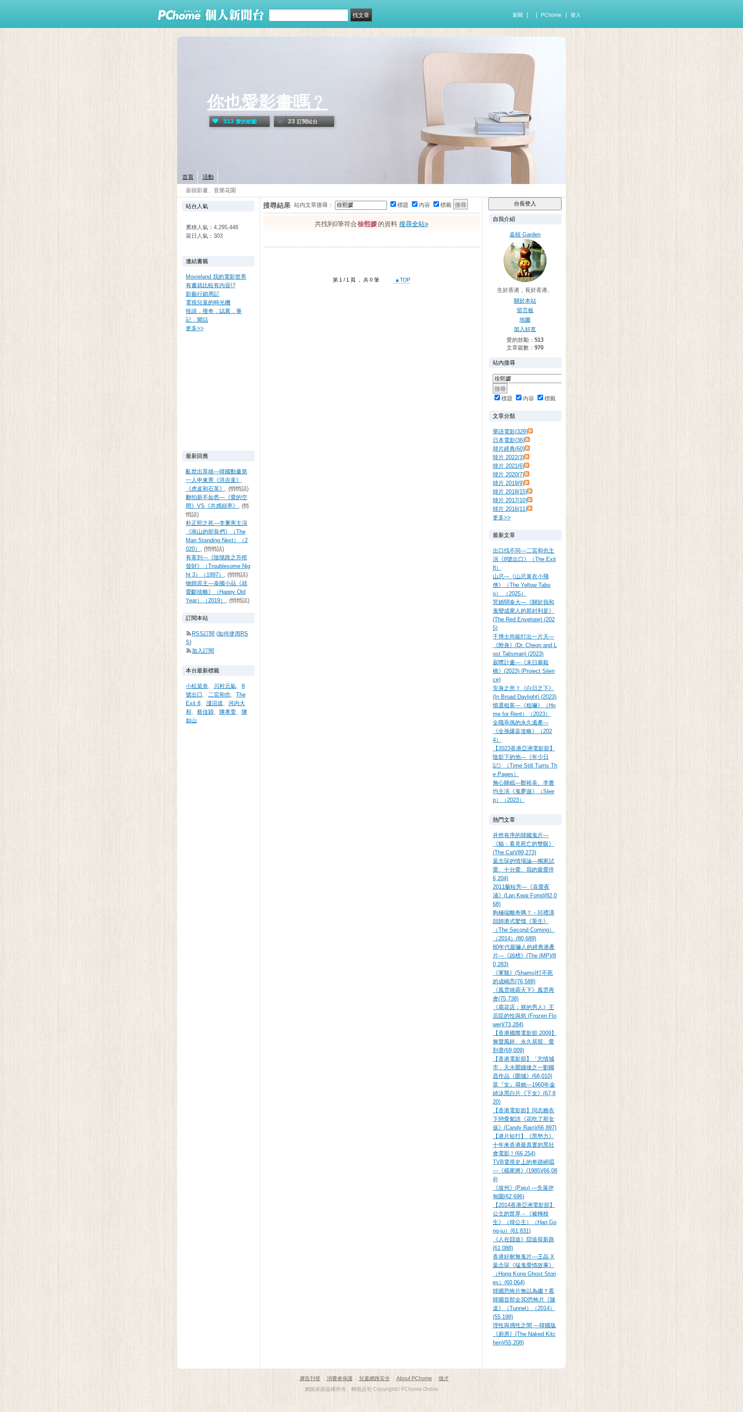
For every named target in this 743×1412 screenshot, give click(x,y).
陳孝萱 (227, 712)
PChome (551, 15)
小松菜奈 (197, 686)
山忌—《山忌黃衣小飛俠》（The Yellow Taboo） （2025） (521, 585)
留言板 (525, 310)
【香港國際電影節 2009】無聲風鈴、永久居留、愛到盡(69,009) (525, 1041)
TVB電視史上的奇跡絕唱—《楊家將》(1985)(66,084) (525, 1170)
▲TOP (401, 280)
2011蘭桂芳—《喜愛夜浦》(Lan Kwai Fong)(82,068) (525, 895)
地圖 (525, 319)
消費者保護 (340, 1378)
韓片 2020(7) (508, 474)
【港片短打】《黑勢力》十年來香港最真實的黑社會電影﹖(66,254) (523, 1145)
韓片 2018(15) (510, 491)
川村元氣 (225, 686)
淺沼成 (214, 703)
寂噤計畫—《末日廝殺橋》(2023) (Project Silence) (524, 671)
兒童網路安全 (374, 1378)
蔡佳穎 (205, 712)
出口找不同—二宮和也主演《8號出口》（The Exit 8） (524, 559)
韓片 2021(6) (508, 466)
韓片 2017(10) (510, 500)
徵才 (444, 1378)
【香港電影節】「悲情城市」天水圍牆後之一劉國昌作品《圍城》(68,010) (523, 1067)
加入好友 (525, 329)
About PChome (414, 1378)
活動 (208, 177)
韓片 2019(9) (508, 483)
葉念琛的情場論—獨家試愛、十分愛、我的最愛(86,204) (523, 869)
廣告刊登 (310, 1378)
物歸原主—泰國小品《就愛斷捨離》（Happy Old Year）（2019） (216, 592)
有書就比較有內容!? (210, 285)
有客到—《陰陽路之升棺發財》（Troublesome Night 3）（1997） (218, 566)
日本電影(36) (509, 440)
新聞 (518, 15)
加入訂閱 (203, 651)
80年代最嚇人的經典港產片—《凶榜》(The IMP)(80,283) (524, 955)
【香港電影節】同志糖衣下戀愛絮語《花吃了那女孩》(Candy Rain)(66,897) (524, 1119)
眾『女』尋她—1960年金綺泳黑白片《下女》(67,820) (524, 1093)
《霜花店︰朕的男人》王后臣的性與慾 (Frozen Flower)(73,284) (524, 1016)
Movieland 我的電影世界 (216, 276)
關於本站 (525, 301)
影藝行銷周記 (202, 294)
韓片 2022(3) (508, 457)
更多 (502, 517)
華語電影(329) (510, 431)
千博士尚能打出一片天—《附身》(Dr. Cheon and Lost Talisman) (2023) (525, 645)
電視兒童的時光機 (208, 302)
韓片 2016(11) (510, 509)
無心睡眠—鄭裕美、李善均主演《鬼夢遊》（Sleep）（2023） (523, 791)
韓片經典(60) (509, 448)
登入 (576, 15)
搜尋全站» (413, 223)
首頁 (187, 177)
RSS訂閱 (203, 633)
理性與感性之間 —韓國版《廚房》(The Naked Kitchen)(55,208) (524, 1334)
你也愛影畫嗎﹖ (267, 101)
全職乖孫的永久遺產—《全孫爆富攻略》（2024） (522, 731)
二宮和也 (219, 694)
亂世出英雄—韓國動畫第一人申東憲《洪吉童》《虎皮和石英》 (216, 480)
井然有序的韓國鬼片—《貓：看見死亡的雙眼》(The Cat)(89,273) (523, 844)
